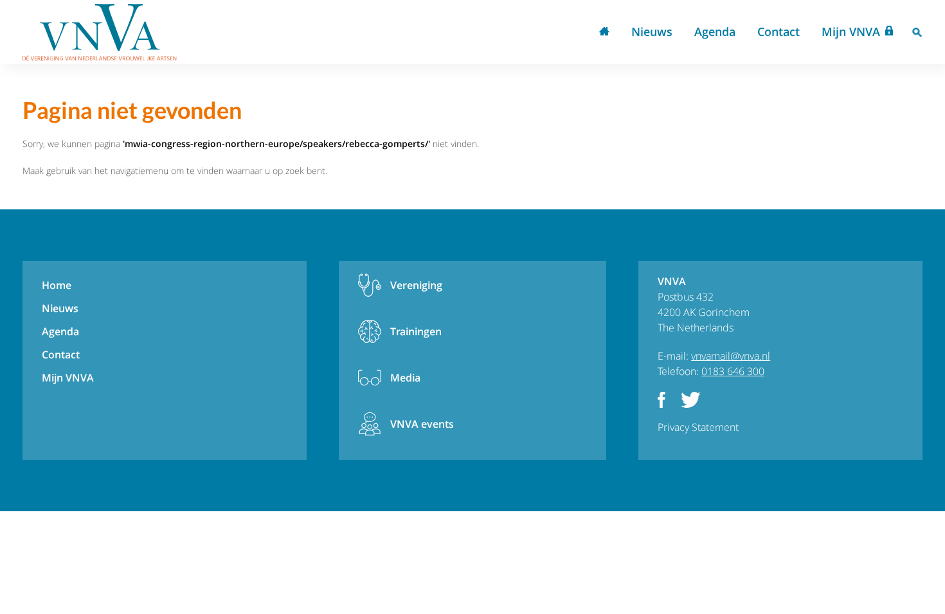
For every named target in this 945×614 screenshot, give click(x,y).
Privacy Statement (698, 427)
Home (604, 32)
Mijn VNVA (851, 31)
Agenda (714, 31)
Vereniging (416, 285)
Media (405, 378)
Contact (778, 31)
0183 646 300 (732, 371)
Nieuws (651, 31)
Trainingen (416, 331)
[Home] (99, 32)
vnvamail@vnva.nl (730, 356)
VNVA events (422, 424)
